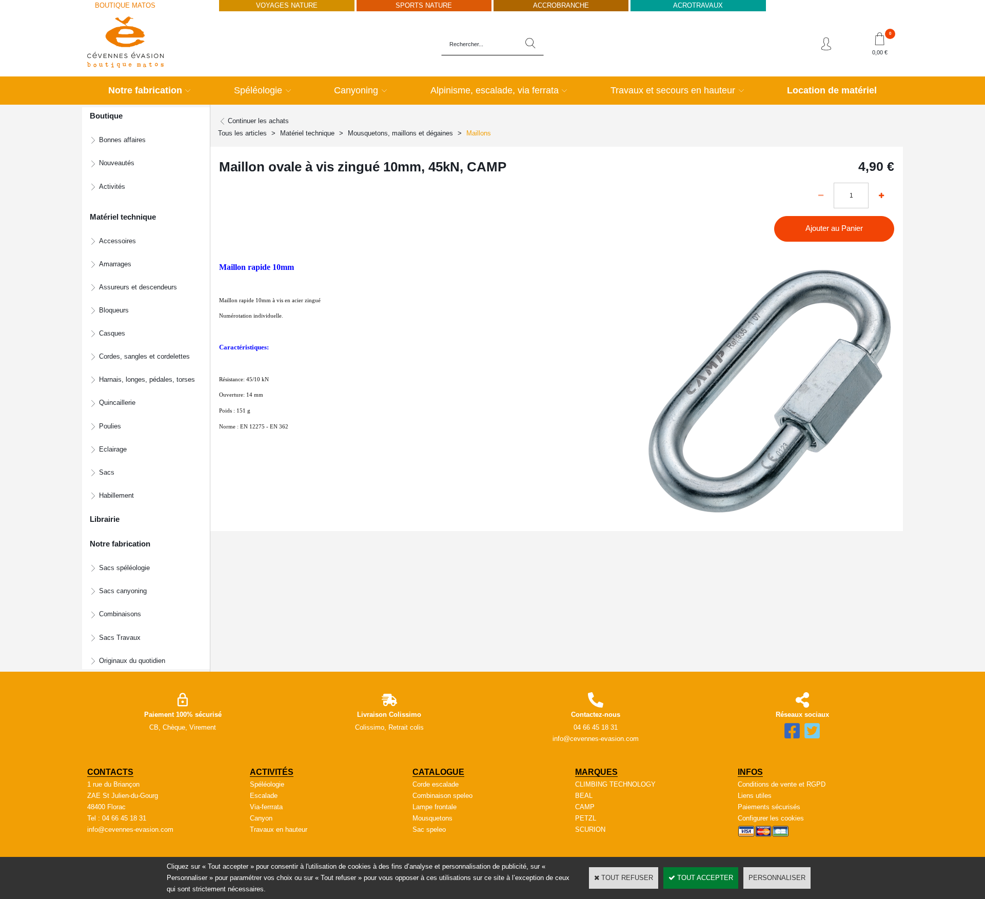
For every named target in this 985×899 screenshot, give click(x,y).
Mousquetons (432, 818)
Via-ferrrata (266, 807)
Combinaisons (120, 614)
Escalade (264, 795)
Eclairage (113, 449)
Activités (112, 186)
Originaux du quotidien (132, 661)
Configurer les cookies (771, 818)
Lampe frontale (434, 807)
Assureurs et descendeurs (138, 287)
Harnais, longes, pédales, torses (147, 379)
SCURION (590, 829)
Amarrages (115, 264)
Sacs (106, 472)
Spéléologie (258, 90)
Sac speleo (429, 829)
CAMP (585, 807)
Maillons (478, 133)
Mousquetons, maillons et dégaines (400, 133)
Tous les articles (242, 133)
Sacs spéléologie (124, 568)
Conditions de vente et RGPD (781, 784)
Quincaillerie (117, 402)
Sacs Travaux (120, 637)
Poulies (110, 426)
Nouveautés (116, 163)
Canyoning (356, 90)
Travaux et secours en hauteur (672, 90)
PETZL (585, 818)
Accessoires (117, 241)
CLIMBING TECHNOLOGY (615, 784)
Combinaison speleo (442, 795)
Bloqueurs (114, 310)
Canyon (261, 818)
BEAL (584, 795)
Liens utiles (755, 795)
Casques (112, 333)
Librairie (105, 519)
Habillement (116, 495)
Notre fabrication (145, 90)
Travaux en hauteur (278, 829)
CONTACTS (110, 772)
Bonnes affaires (122, 140)
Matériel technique (307, 133)
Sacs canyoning (123, 591)
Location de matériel (832, 90)
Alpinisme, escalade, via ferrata (494, 90)
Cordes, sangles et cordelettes (144, 356)
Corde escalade (435, 784)
